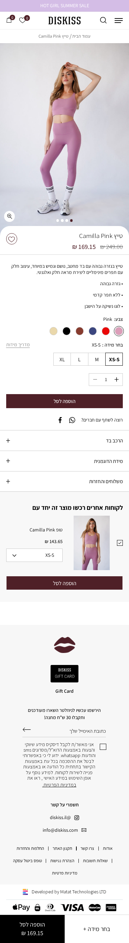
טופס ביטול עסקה (27, 861)
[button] (119, 20)
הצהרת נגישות (62, 861)
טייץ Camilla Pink (53, 36)
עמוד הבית (81, 36)
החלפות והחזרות (30, 848)
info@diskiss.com (60, 830)
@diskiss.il (60, 817)
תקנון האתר (62, 848)
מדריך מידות (18, 344)
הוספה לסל (32, 928)
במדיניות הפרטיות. (59, 785)
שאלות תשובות (95, 861)
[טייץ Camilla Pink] (64, 139)
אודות (107, 848)
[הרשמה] (27, 729)
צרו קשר (87, 848)
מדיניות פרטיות (64, 873)
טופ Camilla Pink (46, 530)
